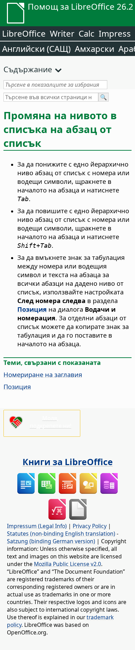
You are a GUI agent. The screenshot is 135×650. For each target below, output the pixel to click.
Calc (86, 33)
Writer (62, 33)
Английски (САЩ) (36, 48)
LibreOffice (24, 33)
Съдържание (27, 69)
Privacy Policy (90, 526)
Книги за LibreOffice (67, 462)
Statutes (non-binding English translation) (61, 533)
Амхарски (94, 48)
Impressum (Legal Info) (37, 526)
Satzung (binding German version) (51, 541)
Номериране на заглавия (42, 374)
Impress (115, 33)
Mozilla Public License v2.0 (67, 564)
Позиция (17, 386)
